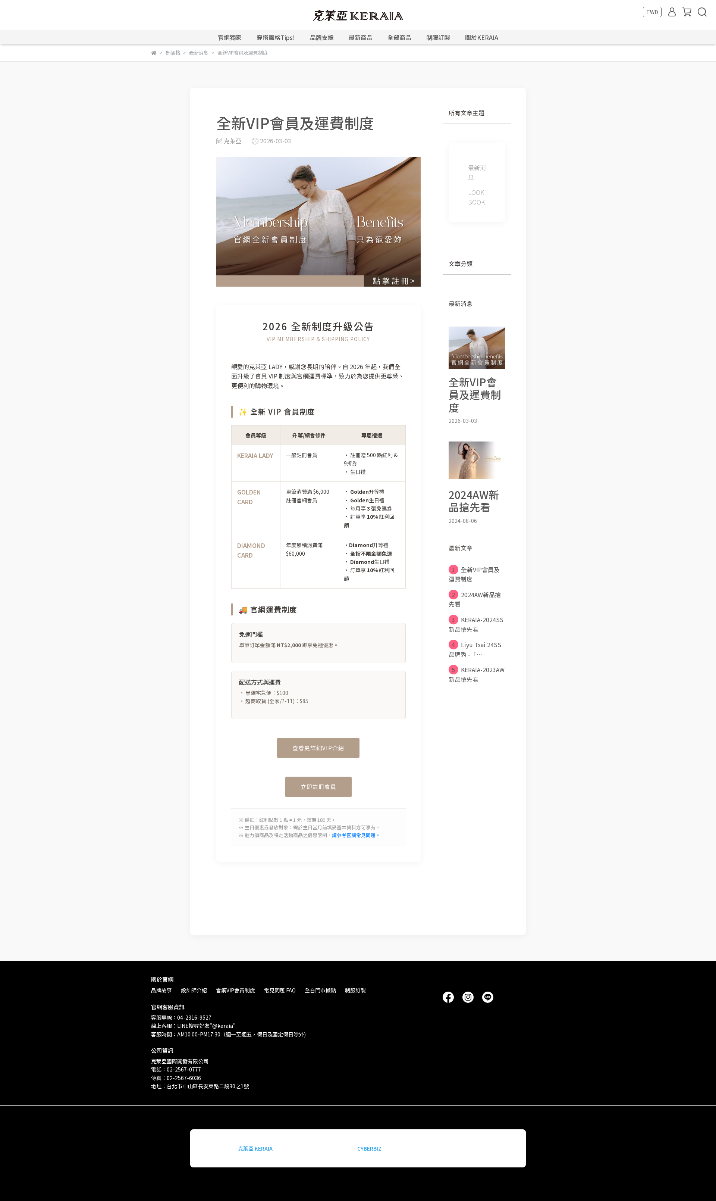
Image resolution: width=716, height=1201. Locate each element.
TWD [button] (652, 12)
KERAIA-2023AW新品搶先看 (477, 674)
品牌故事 (161, 990)
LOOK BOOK (476, 197)
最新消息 (477, 172)
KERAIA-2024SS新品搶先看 (476, 624)
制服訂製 (438, 37)
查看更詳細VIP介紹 (318, 748)
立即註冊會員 (318, 786)
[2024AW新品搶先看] (477, 461)
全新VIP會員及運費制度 (474, 574)
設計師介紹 (194, 990)
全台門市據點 (320, 990)
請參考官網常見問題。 (356, 835)
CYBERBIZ (369, 1148)
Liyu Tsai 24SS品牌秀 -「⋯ (475, 649)
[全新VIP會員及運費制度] (477, 348)
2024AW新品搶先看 (475, 599)
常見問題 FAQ (280, 990)
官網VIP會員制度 (235, 990)
